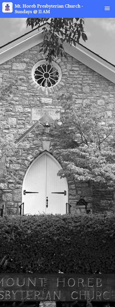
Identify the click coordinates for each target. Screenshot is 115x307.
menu (107, 8)
